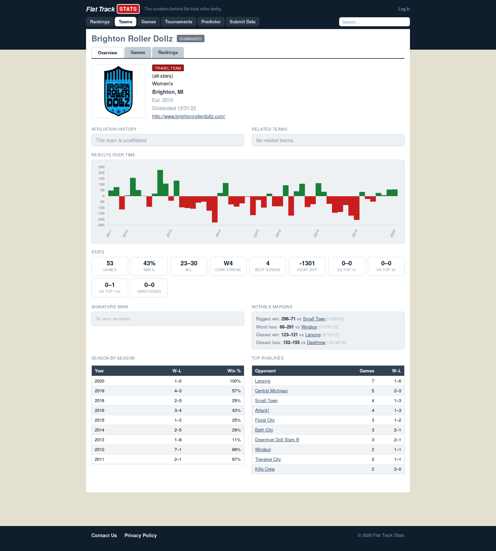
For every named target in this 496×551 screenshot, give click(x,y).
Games (148, 21)
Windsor (309, 326)
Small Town (314, 318)
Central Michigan (271, 390)
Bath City (264, 429)
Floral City (265, 420)
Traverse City (268, 459)
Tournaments (178, 21)
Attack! (262, 410)
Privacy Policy (141, 535)
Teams (125, 21)
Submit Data (242, 21)
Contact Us (104, 535)
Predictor (211, 21)
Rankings (100, 21)
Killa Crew (265, 469)
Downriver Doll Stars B (277, 439)
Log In (404, 9)
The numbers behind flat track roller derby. (183, 9)
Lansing (313, 334)
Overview (107, 52)
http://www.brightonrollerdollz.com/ (188, 116)
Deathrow (316, 342)
